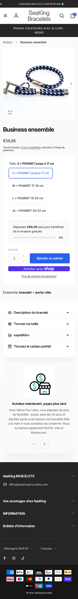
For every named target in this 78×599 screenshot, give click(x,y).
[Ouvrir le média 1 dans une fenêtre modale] (39, 83)
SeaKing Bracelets (43, 593)
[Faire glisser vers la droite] (71, 83)
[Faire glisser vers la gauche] (7, 83)
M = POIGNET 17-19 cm (27, 185)
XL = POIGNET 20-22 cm (29, 210)
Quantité (13, 249)
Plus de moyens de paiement (39, 276)
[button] (5, 15)
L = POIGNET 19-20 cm (27, 198)
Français (46, 548)
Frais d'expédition (31, 147)
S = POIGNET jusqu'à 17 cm (30, 173)
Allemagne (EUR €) (16, 548)
